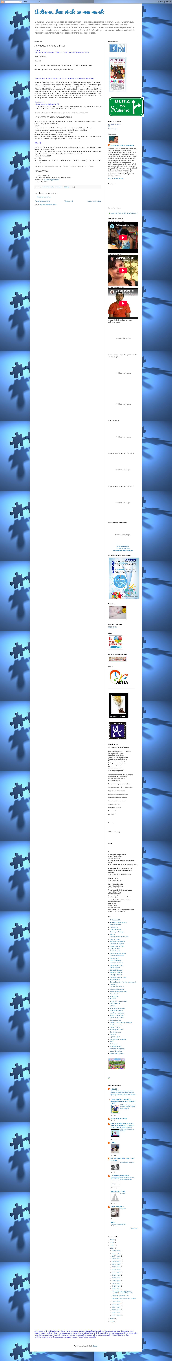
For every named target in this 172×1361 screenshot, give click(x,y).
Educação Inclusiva (116, 975)
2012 (112, 1243)
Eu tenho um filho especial (118, 991)
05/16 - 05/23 (116, 1283)
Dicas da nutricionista (117, 956)
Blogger (95, 1346)
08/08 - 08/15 (116, 1267)
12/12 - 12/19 (116, 1253)
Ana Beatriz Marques (114, 124)
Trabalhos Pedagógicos (117, 1049)
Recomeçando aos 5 (116, 1029)
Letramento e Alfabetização (118, 1001)
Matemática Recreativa (117, 1008)
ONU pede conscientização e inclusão (124, 1298)
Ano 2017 (123, 1193)
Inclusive (113, 998)
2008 (112, 1321)
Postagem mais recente (42, 201)
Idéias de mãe (114, 996)
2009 (112, 1319)
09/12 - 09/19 (116, 1259)
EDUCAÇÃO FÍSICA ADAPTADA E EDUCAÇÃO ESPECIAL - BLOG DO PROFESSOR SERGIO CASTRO (122, 1125)
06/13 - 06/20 (116, 1275)
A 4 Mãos (114, 1143)
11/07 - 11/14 (116, 1256)
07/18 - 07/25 (116, 1270)
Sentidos (113, 1034)
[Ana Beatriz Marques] (109, 127)
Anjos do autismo (115, 925)
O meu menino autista (117, 1018)
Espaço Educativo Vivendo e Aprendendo (123, 982)
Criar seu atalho (112, 128)
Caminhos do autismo (117, 944)
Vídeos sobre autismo (117, 1053)
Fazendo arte (114, 994)
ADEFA (113, 1222)
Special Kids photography (118, 1039)
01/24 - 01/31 (116, 1313)
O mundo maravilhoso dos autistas (121, 1022)
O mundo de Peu (115, 1020)
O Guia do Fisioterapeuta (119, 1118)
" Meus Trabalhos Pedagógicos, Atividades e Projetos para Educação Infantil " (123, 1101)
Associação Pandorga (117, 932)
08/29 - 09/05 (116, 1264)
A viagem (123, 1208)
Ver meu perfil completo (115, 178)
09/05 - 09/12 (116, 1261)
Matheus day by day (116, 1010)
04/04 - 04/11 (116, 1289)
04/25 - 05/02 (116, 1286)
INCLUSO (114, 1089)
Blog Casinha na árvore (117, 941)
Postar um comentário (44, 197)
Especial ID (113, 984)
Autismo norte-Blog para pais (119, 937)
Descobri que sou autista (118, 953)
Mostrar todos (134, 1228)
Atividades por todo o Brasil (120, 1295)
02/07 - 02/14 (116, 1310)
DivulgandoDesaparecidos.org (123, 550)
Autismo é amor (115, 939)
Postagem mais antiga (93, 201)
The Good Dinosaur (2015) (118, 1224)
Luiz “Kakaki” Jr (115, 1003)
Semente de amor (115, 1032)
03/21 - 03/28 (116, 1302)
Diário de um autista (116, 963)
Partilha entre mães (116, 1025)
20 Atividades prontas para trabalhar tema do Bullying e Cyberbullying (127, 1106)
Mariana (112, 1006)
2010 (112, 1248)
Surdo (112, 1041)
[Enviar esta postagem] (73, 187)
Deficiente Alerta (115, 951)
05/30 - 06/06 (116, 1278)
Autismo (112, 934)
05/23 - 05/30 (116, 1280)
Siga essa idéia (115, 1037)
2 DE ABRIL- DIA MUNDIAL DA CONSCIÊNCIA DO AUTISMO (122, 1292)
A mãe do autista (115, 920)
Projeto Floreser (115, 1027)
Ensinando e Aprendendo (118, 977)
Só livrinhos (113, 1044)
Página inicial (68, 201)
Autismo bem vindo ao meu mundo (122, 145)
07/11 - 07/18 (116, 1272)
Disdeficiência (114, 958)
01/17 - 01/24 (116, 1315)
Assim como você (115, 929)
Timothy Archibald (115, 1046)
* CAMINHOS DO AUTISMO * (120, 1176)
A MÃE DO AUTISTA (117, 1207)
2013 (112, 1240)
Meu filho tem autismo (117, 1015)
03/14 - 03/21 (116, 1304)
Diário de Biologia (115, 960)
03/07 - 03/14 (116, 1307)
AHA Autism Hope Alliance (118, 922)
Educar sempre (115, 967)
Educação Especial (116, 970)
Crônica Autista (115, 948)
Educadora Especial (116, 965)
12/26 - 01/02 (116, 1250)
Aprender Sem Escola (118, 1191)
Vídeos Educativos (116, 1051)
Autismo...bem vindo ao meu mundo (69, 11)
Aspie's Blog (114, 927)
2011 (112, 1245)
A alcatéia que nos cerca (127, 1162)
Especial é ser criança (117, 987)
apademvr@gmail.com (51, 180)
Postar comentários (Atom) (48, 204)
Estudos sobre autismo (117, 989)
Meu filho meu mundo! (117, 1013)
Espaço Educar (115, 979)
